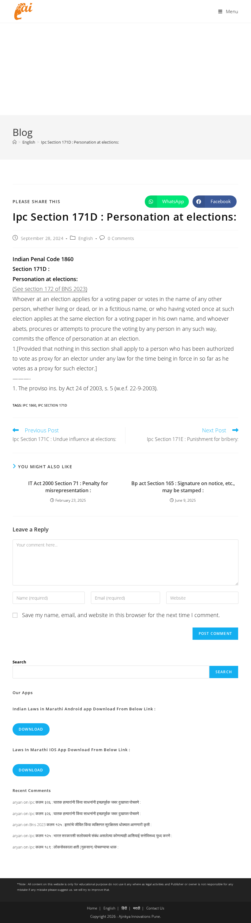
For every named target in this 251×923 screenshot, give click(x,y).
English (85, 238)
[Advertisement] (125, 69)
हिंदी (124, 908)
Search (19, 662)
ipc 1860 (29, 405)
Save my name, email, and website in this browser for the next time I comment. (121, 615)
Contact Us (155, 908)
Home (92, 908)
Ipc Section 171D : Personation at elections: (80, 142)
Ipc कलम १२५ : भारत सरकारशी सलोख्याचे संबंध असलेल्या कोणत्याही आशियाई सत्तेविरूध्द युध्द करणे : (100, 835)
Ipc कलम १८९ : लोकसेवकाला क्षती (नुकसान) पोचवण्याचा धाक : (73, 847)
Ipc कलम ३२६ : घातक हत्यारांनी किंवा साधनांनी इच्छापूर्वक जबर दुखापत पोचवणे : (85, 802)
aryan (18, 802)
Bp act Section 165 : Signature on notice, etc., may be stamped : (183, 486)
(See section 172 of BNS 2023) (50, 288)
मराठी (136, 908)
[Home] (15, 142)
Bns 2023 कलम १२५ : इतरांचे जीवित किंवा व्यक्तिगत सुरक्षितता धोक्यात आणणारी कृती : (90, 824)
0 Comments (121, 238)
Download (31, 729)
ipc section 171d (52, 405)
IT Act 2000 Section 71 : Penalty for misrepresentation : (68, 486)
